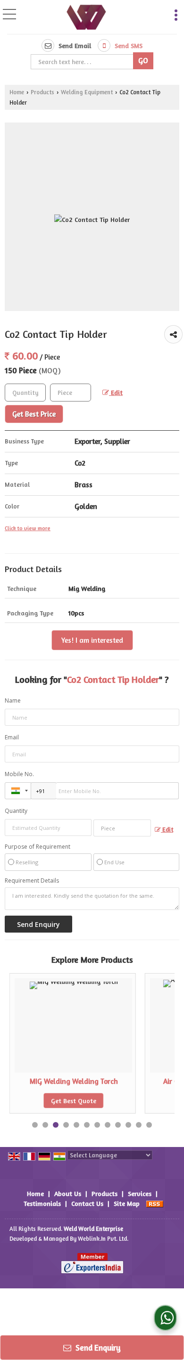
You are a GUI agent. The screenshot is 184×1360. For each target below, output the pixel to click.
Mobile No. (19, 774)
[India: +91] (18, 790)
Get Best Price (34, 414)
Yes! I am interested (92, 640)
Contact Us (87, 1203)
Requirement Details (32, 880)
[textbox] (83, 61)
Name (13, 700)
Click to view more (27, 528)
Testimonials (42, 1203)
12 (149, 1125)
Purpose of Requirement (37, 847)
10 (128, 1125)
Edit (116, 392)
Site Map (127, 1203)
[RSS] (154, 1203)
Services (139, 1193)
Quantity (16, 811)
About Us (67, 1193)
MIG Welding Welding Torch (74, 1081)
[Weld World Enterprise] (86, 18)
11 (139, 1125)
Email (12, 737)
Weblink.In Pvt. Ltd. (103, 1238)
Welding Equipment (87, 92)
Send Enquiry (97, 1347)
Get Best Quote (73, 1101)
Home (16, 92)
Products (42, 92)
